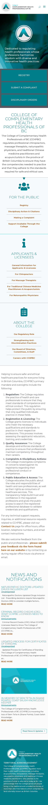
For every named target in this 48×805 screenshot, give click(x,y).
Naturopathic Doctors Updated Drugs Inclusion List (22, 588)
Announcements (8, 619)
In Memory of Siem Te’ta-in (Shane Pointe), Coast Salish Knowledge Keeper (22, 700)
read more (7, 604)
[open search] (40, 7)
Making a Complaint (24, 218)
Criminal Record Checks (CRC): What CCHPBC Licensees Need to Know (22, 614)
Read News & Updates (33, 731)
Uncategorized (8, 592)
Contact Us (8, 526)
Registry (24, 205)
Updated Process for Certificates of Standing (23, 642)
